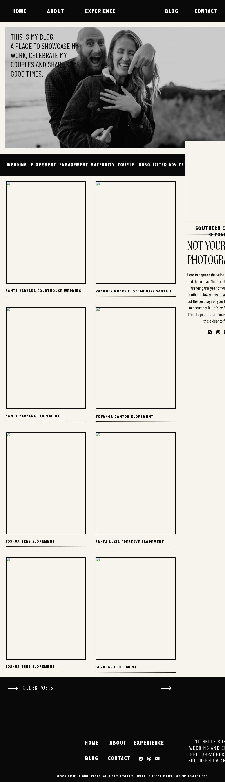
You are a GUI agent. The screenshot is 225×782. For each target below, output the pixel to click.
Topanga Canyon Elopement (125, 416)
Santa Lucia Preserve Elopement (130, 541)
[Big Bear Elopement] (136, 608)
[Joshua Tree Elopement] (46, 483)
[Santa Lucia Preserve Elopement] (136, 483)
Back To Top (198, 776)
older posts (38, 688)
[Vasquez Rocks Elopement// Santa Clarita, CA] (136, 232)
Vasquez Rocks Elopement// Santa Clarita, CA (144, 291)
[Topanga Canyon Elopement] (136, 358)
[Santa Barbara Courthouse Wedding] (46, 232)
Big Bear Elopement (116, 667)
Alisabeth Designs (173, 776)
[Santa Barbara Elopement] (46, 358)
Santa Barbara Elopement (33, 416)
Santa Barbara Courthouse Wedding (43, 290)
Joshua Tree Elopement (30, 541)
